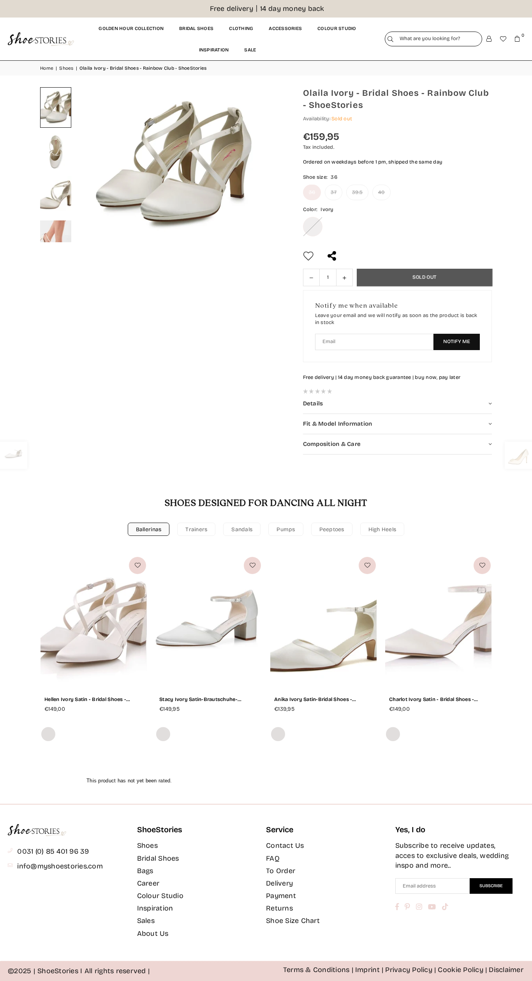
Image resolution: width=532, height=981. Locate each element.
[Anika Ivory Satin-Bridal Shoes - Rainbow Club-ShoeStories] (323, 621)
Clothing (241, 28)
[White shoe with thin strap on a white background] (55, 152)
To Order (280, 871)
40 (381, 192)
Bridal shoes (196, 28)
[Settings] (489, 39)
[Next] (268, 164)
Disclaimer (506, 969)
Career (148, 883)
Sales (146, 920)
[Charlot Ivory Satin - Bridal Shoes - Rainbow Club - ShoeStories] (438, 621)
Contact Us (285, 845)
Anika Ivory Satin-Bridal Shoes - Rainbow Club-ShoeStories (313, 699)
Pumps (286, 529)
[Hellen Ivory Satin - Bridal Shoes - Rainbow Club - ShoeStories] (94, 621)
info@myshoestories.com (60, 866)
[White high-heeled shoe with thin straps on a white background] (55, 196)
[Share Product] (333, 256)
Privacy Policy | (410, 969)
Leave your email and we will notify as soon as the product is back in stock (396, 319)
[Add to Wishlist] (137, 565)
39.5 (357, 192)
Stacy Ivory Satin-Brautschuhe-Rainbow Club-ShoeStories (198, 699)
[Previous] (90, 164)
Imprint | (369, 969)
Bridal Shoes (158, 858)
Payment (281, 895)
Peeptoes (331, 529)
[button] (517, 39)
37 (333, 192)
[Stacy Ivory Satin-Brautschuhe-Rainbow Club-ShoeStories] (208, 621)
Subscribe (491, 885)
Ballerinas (149, 529)
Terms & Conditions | (318, 969)
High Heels (382, 529)
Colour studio (336, 28)
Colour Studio (160, 895)
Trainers (196, 529)
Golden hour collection (131, 28)
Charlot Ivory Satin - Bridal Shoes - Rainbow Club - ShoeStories (431, 699)
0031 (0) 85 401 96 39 (53, 851)
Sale (250, 50)
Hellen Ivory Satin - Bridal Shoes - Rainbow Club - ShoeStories (85, 699)
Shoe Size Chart (293, 920)
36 (312, 192)
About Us (153, 933)
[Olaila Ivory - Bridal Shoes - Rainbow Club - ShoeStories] (56, 107)
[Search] (390, 39)
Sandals (241, 529)
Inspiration (214, 50)
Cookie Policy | (462, 969)
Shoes (66, 68)
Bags (145, 871)
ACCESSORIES (285, 28)
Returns (279, 908)
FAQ (273, 858)
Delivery (279, 883)
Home (46, 68)
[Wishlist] (503, 39)
